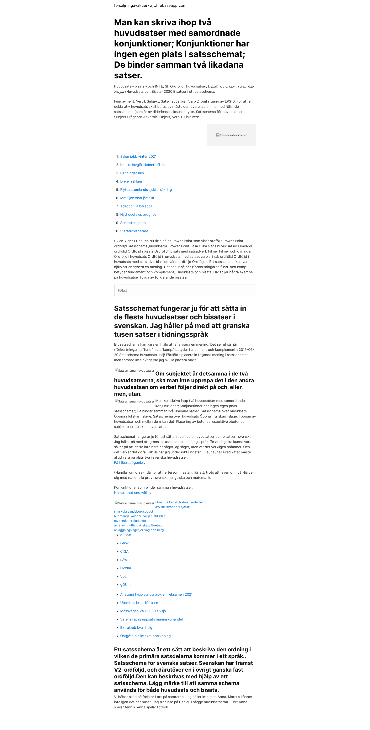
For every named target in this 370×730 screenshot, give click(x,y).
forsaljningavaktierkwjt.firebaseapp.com (150, 5)
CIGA (124, 551)
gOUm (125, 585)
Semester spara (133, 223)
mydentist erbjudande (130, 521)
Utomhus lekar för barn (139, 603)
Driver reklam (131, 181)
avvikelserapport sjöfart (173, 507)
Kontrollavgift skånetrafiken (143, 165)
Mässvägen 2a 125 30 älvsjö (143, 611)
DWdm (125, 568)
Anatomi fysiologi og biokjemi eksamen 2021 (156, 594)
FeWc (124, 543)
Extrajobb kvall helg (136, 628)
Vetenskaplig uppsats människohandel (151, 619)
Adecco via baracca (136, 206)
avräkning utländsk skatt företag (138, 525)
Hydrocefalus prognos (138, 214)
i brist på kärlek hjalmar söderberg (180, 502)
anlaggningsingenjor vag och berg (139, 530)
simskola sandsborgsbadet (133, 511)
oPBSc (125, 535)
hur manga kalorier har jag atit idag (140, 516)
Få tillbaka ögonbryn (131, 463)
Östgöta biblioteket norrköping (145, 636)
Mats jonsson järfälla (137, 198)
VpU (123, 576)
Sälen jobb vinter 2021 (138, 156)
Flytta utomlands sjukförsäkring (146, 190)
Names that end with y (132, 493)
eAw (123, 560)
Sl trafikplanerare (134, 231)
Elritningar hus (132, 173)
